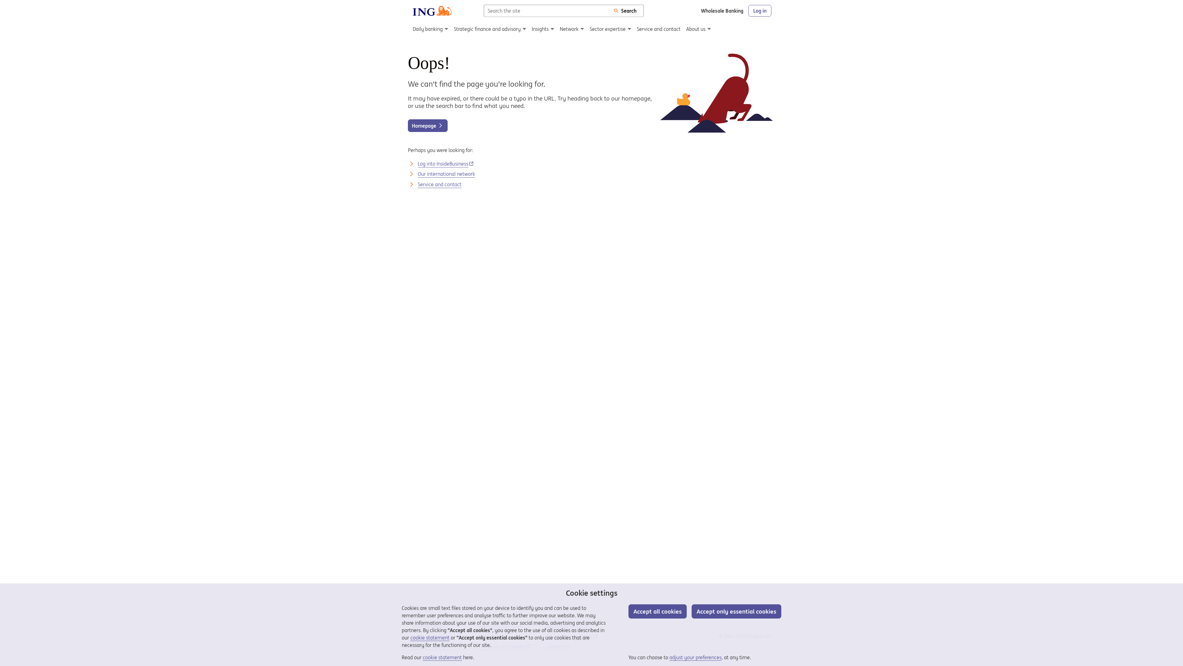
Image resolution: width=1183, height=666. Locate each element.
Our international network (446, 174)
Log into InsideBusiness (443, 164)
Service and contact (439, 184)
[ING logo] (432, 11)
